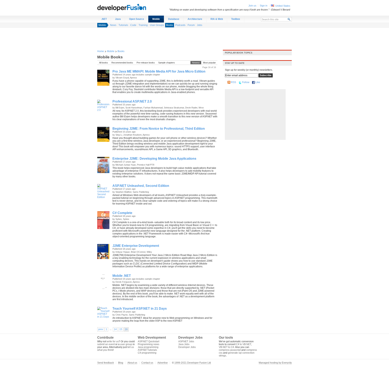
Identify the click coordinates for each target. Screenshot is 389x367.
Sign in (263, 5)
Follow (245, 82)
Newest (196, 62)
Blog (120, 362)
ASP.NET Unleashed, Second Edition (140, 185)
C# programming (147, 352)
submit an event (106, 344)
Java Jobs (183, 344)
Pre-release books (146, 62)
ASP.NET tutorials (147, 350)
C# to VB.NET (243, 344)
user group (126, 344)
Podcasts (180, 25)
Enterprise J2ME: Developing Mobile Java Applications (154, 158)
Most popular (209, 62)
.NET (104, 19)
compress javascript (230, 350)
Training (143, 25)
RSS (233, 82)
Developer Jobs (187, 347)
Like (257, 82)
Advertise (162, 362)
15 (120, 329)
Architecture (195, 19)
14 (115, 329)
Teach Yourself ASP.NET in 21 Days (139, 308)
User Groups (157, 25)
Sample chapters (166, 62)
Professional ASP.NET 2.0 (132, 101)
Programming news (148, 344)
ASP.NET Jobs (186, 341)
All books (103, 62)
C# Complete (122, 213)
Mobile (156, 19)
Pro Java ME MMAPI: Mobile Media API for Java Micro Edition (158, 71)
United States (282, 5)
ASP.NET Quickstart (148, 341)
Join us (252, 5)
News (113, 25)
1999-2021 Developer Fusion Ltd (192, 362)
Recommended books (122, 62)
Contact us (147, 362)
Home (100, 51)
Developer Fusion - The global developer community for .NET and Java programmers (131, 7)
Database (173, 19)
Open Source (136, 19)
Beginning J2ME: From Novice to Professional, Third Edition (158, 128)
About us (132, 362)
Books (169, 25)
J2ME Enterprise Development (135, 245)
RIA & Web (217, 19)
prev (100, 329)
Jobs (199, 25)
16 (126, 329)
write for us (113, 341)
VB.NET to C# (226, 347)
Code (133, 25)
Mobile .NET (121, 275)
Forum (191, 25)
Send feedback (105, 362)
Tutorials (123, 25)
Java (118, 19)
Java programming (148, 347)
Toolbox (235, 19)
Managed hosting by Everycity (275, 362)
